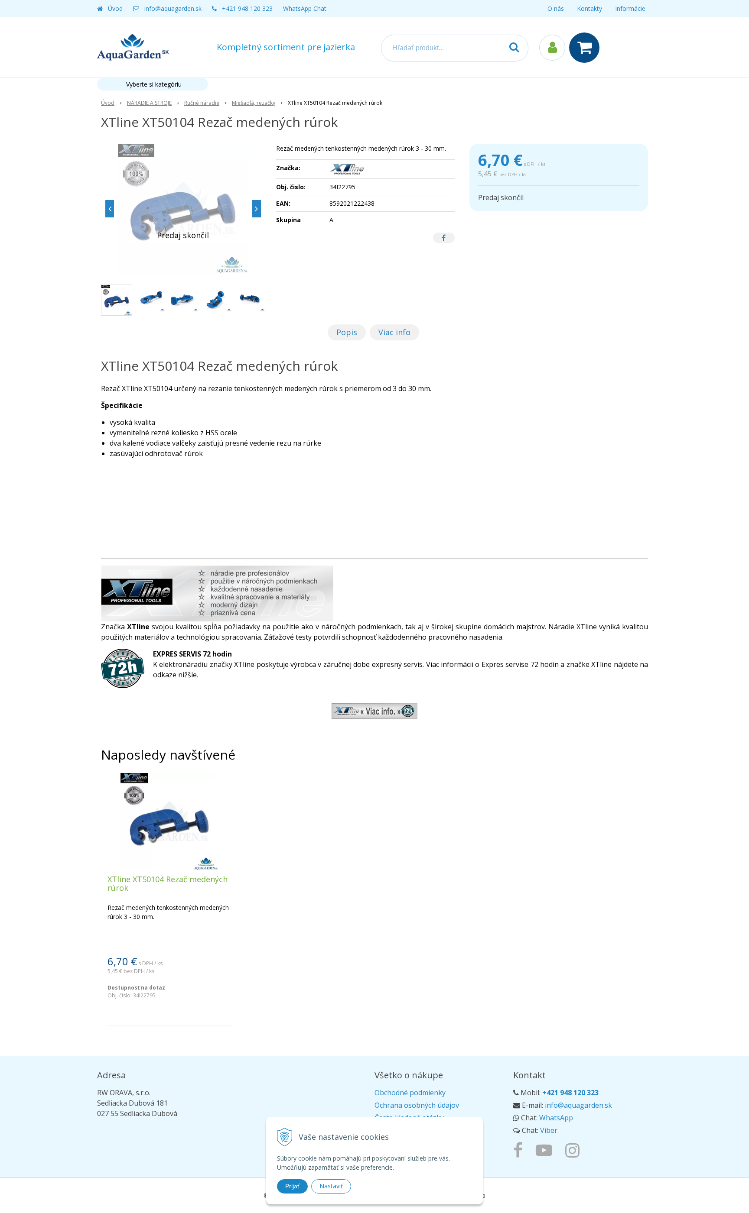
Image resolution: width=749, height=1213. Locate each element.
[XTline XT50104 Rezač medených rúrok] (183, 209)
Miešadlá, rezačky (253, 103)
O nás (555, 8)
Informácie (630, 8)
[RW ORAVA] (520, 1150)
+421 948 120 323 (247, 8)
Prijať (292, 1186)
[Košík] (586, 47)
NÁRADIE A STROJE (149, 103)
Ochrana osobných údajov (416, 1105)
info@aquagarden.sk (173, 8)
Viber (548, 1130)
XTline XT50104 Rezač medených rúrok (167, 883)
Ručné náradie (201, 103)
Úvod (115, 8)
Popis (346, 332)
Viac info (394, 332)
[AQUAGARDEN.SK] (574, 1150)
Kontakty (589, 8)
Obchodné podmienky (410, 1092)
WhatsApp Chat (304, 8)
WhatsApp (556, 1117)
